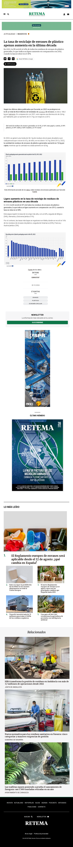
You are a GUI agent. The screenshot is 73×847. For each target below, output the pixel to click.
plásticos (35, 300)
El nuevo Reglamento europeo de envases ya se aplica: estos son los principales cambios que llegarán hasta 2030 (50, 588)
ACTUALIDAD (18, 803)
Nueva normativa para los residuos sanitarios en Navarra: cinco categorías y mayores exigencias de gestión (36, 735)
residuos (42, 112)
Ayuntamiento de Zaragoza (17, 793)
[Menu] (4, 14)
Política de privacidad (41, 834)
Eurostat (36, 277)
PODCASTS (53, 803)
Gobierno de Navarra (14, 740)
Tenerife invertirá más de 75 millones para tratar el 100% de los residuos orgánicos (20, 616)
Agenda (44, 803)
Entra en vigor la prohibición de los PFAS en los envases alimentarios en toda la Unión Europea (20, 587)
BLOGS (37, 803)
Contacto (41, 807)
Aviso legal (28, 834)
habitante (12, 114)
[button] (5, 58)
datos (28, 190)
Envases (35, 297)
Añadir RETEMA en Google (26, 59)
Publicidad (32, 807)
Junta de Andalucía (13, 687)
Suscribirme (37, 322)
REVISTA (10, 803)
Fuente (34, 192)
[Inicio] (36, 14)
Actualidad (9, 34)
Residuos (22, 34)
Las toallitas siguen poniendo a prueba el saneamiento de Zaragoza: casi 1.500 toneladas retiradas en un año (33, 788)
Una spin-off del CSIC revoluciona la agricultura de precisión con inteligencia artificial (52, 617)
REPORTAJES (29, 803)
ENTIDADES (62, 803)
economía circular (35, 303)
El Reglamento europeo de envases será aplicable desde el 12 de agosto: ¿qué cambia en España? (38, 559)
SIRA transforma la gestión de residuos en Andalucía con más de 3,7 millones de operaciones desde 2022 (37, 682)
